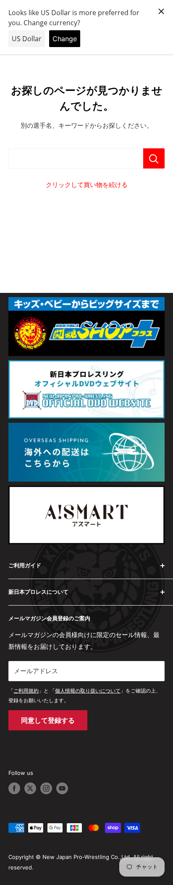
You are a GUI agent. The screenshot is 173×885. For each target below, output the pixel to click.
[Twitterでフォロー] (30, 788)
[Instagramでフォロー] (46, 788)
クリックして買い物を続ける (87, 185)
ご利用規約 (26, 690)
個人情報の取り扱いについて (88, 690)
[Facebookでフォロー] (14, 788)
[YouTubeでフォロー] (62, 788)
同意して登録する (48, 720)
